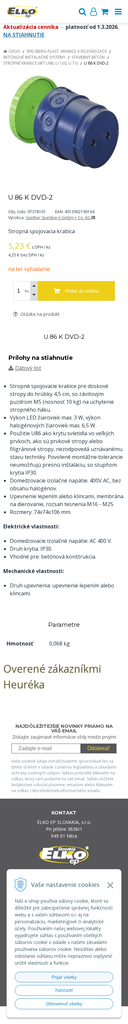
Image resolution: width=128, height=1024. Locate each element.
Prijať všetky (64, 977)
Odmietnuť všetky (64, 1003)
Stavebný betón (88, 57)
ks (27, 290)
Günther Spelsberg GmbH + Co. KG (58, 217)
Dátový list (28, 368)
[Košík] (104, 11)
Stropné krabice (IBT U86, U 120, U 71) (40, 63)
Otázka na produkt (39, 314)
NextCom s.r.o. (77, 1017)
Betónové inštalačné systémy (34, 57)
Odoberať (98, 748)
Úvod (14, 51)
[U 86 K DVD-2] (64, 122)
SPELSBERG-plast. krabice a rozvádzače (66, 51)
